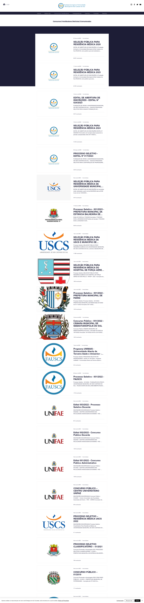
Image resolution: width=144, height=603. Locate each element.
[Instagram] (131, 5)
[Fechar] (142, 600)
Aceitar (137, 600)
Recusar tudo (129, 600)
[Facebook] (134, 5)
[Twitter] (137, 5)
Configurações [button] (120, 600)
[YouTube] (140, 5)
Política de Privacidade (63, 600)
